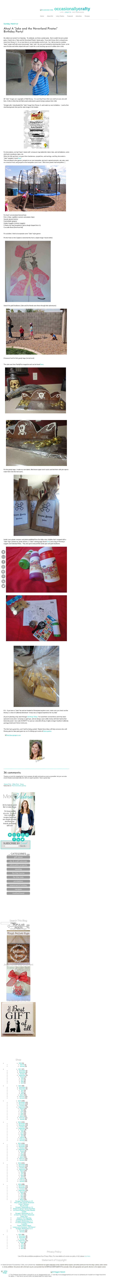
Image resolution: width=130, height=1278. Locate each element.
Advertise (79, 16)
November (22, 1072)
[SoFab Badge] (4, 1273)
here (19, 158)
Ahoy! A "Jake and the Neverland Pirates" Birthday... (24, 1203)
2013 (19, 1143)
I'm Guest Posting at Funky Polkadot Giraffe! (24, 1211)
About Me (50, 16)
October (22, 1073)
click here (87, 1256)
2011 (19, 1184)
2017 (19, 1069)
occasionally (72, 8)
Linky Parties (60, 16)
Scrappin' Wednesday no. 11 (24, 1207)
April (22, 1083)
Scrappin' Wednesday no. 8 (24, 1228)
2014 (19, 1122)
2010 (19, 1234)
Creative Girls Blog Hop (24, 1218)
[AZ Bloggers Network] (58, 1272)
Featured (70, 16)
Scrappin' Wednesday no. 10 (24, 1213)
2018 (20, 1063)
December (22, 1070)
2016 (19, 1086)
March (22, 1064)
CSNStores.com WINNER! (24, 1219)
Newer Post (7, 784)
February (22, 1096)
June (22, 1080)
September (22, 1075)
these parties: (47, 731)
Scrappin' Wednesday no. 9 (24, 1221)
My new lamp (24, 1205)
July (22, 1078)
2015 (19, 1101)
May (22, 1081)
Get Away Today (32, 717)
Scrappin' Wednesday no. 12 (24, 1201)
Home (42, 16)
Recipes (87, 16)
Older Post (15, 784)
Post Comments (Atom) (19, 785)
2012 (19, 1163)
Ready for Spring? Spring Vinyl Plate (24, 1208)
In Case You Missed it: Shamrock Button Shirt (24, 1215)
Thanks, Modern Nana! (24, 1225)
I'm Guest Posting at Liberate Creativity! (24, 1223)
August (22, 1077)
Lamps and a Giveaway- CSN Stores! (24, 1227)
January (22, 1066)
